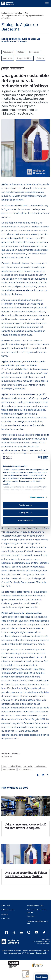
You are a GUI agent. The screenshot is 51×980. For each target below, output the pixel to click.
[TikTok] (44, 932)
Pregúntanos (41, 977)
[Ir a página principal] (7, 5)
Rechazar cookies (25, 520)
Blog (26, 13)
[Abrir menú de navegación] (46, 3)
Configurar (24, 513)
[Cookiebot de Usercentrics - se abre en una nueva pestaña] (38, 457)
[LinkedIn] (43, 775)
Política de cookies (8, 910)
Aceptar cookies (25, 505)
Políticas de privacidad (35, 905)
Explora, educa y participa (11, 13)
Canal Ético (5, 919)
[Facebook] (38, 775)
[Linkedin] (21, 932)
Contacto (4, 914)
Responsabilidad (17, 69)
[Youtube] (36, 932)
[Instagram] (28, 932)
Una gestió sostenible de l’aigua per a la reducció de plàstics (26, 874)
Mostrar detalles (37, 497)
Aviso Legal (5, 905)
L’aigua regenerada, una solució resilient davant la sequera (25, 826)
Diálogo (5, 69)
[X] (48, 775)
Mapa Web (30, 917)
